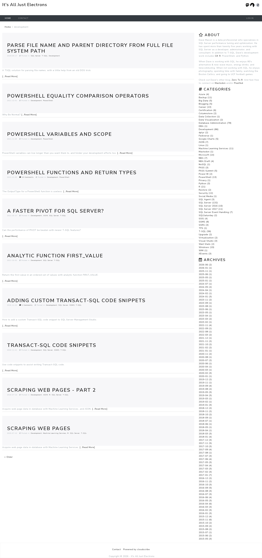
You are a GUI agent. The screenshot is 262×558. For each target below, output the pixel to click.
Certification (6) (207, 110)
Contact (23, 18)
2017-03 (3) (205, 468)
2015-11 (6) (205, 519)
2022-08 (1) (205, 331)
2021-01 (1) (205, 350)
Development (54, 56)
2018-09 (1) (205, 417)
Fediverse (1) (206, 135)
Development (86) (208, 129)
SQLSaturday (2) (208, 215)
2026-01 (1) (205, 267)
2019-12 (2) (205, 379)
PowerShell (48, 100)
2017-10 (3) (205, 446)
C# (216, 55)
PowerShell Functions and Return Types (72, 172)
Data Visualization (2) (211, 119)
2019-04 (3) (205, 395)
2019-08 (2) (205, 389)
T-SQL (45, 56)
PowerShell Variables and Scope (59, 134)
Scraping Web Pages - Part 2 (51, 390)
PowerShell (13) (208, 177)
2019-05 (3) (205, 392)
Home (8, 18)
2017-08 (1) (205, 452)
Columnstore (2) (208, 113)
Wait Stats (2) (206, 244)
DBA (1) (203, 126)
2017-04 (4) (205, 465)
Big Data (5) (205, 100)
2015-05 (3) (205, 538)
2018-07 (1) (205, 420)
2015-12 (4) (205, 516)
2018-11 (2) (205, 411)
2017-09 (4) (205, 449)
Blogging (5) (205, 103)
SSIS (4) (203, 218)
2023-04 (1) (205, 315)
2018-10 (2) (205, 414)
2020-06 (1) (205, 363)
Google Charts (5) (208, 138)
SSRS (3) (204, 225)
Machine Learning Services (54, 433)
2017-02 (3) (205, 471)
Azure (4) (204, 94)
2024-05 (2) (205, 287)
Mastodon (220, 83)
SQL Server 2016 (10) (211, 205)
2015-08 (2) (205, 529)
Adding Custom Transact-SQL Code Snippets (76, 300)
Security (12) (206, 193)
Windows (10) (206, 247)
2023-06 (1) (205, 309)
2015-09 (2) (205, 526)
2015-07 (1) (205, 532)
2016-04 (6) (205, 503)
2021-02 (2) (205, 347)
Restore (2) (205, 189)
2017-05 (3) (205, 462)
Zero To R (237, 79)
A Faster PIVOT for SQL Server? (55, 211)
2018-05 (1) (205, 427)
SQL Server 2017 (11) (211, 209)
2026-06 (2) (205, 264)
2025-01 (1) (205, 280)
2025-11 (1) (205, 271)
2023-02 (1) (205, 322)
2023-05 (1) (205, 312)
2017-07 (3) (205, 456)
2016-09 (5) (205, 487)
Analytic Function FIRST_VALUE (55, 256)
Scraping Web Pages (39, 428)
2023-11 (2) (205, 299)
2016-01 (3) (205, 513)
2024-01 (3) (205, 296)
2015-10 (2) (205, 522)
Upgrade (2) (205, 234)
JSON (45, 215)
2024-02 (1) (205, 293)
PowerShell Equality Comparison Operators (78, 96)
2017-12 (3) (205, 440)
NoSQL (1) (204, 164)
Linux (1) (203, 145)
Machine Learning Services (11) (216, 148)
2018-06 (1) (205, 424)
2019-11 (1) (205, 382)
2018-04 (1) (205, 430)
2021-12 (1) (205, 338)
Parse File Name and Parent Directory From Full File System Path (90, 48)
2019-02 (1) (205, 401)
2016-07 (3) (205, 494)
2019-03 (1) (205, 398)
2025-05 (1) (205, 277)
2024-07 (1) (205, 283)
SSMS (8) (204, 221)
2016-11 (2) (205, 481)
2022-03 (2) (205, 334)
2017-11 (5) (205, 443)
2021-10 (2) (205, 344)
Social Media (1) (208, 196)
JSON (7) (203, 142)
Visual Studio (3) (208, 240)
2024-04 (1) (205, 290)
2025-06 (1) (205, 274)
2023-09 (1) (205, 303)
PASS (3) (203, 167)
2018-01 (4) (205, 436)
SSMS (72, 305)
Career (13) (205, 107)
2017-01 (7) (205, 475)
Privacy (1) (204, 180)
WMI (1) (203, 250)
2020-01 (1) (205, 376)
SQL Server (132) (208, 202)
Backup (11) (205, 97)
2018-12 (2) (205, 408)
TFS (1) (203, 228)
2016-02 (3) (205, 510)
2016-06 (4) (205, 497)
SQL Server (36, 56)
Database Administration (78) (215, 123)
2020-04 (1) (205, 366)
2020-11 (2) (205, 354)
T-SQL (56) (205, 231)
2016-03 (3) (205, 506)
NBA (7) (203, 158)
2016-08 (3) (205, 491)
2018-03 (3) (205, 433)
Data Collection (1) (209, 116)
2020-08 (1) (205, 357)
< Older (8, 457)
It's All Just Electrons (24, 5)
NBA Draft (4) (206, 161)
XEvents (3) (205, 253)
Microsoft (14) (206, 154)
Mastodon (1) (206, 151)
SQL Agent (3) (207, 199)
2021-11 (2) (205, 341)
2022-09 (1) (205, 328)
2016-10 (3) (205, 484)
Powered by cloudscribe (136, 549)
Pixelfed (238, 83)
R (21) (202, 186)
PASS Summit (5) (208, 170)
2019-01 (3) (205, 405)
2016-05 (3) (205, 500)
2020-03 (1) (205, 369)
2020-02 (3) (205, 373)
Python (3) (204, 183)
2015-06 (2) (205, 535)
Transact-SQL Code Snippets (51, 345)
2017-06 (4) (205, 459)
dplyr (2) (203, 132)
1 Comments (26, 305)
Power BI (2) (205, 174)
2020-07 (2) (205, 360)
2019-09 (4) (205, 385)
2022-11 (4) (205, 325)
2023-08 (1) (205, 306)
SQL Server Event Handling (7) (216, 212)
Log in (250, 18)
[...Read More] (10, 76)
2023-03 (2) (205, 318)
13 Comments (27, 177)
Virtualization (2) (208, 237)
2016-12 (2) (205, 478)
